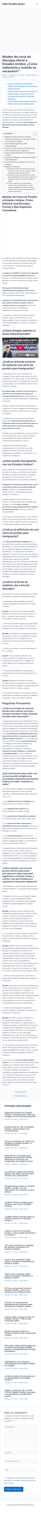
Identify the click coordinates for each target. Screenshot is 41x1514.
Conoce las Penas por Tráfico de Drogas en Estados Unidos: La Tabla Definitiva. (19, 1143)
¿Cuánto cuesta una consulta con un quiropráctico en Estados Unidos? (20, 1378)
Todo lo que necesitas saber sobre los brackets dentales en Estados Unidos (19, 1276)
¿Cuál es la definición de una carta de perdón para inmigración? (20, 159)
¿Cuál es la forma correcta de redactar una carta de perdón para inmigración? (20, 149)
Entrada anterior (20, 1092)
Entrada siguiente (20, 1096)
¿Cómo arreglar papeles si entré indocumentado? (16, 145)
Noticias (7, 1119)
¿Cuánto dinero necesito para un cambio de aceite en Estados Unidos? (20, 1218)
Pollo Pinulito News (13, 3)
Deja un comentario (9, 75)
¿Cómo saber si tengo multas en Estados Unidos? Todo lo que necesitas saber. (19, 1319)
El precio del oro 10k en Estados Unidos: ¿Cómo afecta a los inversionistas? (19, 1129)
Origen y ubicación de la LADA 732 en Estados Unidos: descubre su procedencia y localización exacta (20, 1393)
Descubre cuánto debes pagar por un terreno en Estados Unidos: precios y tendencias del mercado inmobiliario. (20, 1348)
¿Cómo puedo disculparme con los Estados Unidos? (20, 154)
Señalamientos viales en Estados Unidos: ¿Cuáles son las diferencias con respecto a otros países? (20, 1189)
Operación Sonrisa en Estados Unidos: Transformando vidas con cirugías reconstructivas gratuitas (20, 1114)
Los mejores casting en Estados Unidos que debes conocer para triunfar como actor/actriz (19, 1174)
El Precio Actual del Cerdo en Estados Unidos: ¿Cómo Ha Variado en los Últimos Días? (18, 1290)
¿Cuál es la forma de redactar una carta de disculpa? (20, 163)
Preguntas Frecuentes (12, 166)
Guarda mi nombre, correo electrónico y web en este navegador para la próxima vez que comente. (19, 1480)
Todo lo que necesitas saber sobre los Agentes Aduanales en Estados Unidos (19, 1261)
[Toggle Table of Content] (34, 134)
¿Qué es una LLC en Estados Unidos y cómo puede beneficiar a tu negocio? (20, 1233)
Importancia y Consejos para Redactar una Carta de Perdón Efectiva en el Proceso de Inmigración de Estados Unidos (19, 1158)
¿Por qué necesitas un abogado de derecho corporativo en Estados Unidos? (19, 1247)
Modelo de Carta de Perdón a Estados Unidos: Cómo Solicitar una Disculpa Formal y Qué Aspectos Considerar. (20, 139)
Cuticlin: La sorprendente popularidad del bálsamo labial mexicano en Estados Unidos (18, 1304)
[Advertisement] (20, 31)
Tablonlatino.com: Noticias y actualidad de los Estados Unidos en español (20, 1364)
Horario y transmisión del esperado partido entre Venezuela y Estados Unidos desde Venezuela (23, 86)
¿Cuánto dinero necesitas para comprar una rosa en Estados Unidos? (19, 1204)
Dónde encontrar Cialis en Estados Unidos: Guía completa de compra (20, 1333)
